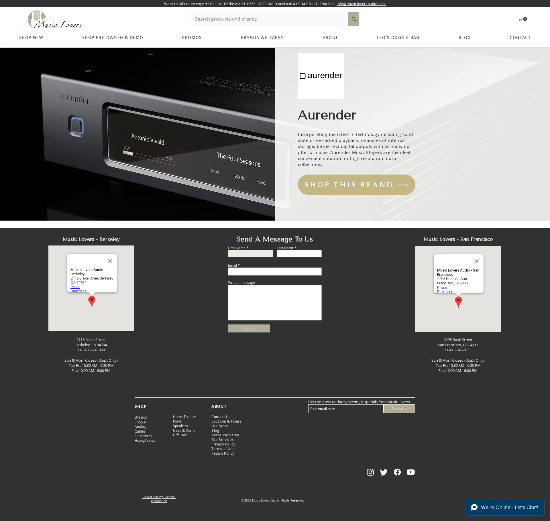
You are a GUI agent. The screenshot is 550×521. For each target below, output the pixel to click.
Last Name (285, 247)
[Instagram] (370, 472)
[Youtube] (410, 472)
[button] (523, 19)
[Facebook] (397, 472)
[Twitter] (383, 472)
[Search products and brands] (353, 19)
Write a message (241, 282)
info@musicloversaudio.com (361, 3)
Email (232, 265)
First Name (236, 247)
